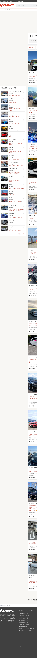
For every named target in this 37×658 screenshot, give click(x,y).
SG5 (16, 116)
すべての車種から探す (19, 234)
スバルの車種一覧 (23, 620)
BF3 (9, 95)
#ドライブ (31, 75)
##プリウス (32, 470)
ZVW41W (20, 217)
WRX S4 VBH (32, 215)
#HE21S (31, 252)
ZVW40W (14, 217)
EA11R (10, 224)
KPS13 (19, 230)
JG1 (10, 130)
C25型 (18, 188)
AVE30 (14, 108)
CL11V (15, 143)
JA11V (14, 180)
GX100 (14, 159)
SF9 (13, 116)
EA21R (14, 224)
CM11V (20, 143)
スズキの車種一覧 (23, 622)
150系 (14, 165)
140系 (10, 165)
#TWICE (33, 361)
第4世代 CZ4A (12, 210)
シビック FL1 (32, 432)
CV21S (19, 151)
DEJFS (10, 202)
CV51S (10, 152)
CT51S (14, 151)
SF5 (9, 116)
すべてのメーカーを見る (25, 630)
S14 (12, 230)
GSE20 (10, 110)
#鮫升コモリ (32, 146)
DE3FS (15, 201)
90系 (16, 194)
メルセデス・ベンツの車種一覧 (26, 628)
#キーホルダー (32, 542)
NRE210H (11, 172)
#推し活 (31, 218)
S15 (15, 230)
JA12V (10, 181)
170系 (18, 165)
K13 (18, 123)
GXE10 (10, 102)
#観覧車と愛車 (32, 505)
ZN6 (10, 136)
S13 (9, 230)
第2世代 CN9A (19, 210)
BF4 (13, 95)
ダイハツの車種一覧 (24, 624)
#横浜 (30, 323)
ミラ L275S (32, 144)
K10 (9, 123)
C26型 (22, 188)
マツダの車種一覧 (23, 618)
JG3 (16, 130)
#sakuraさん (32, 400)
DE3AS (10, 201)
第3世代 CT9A (12, 209)
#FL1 (30, 435)
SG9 (19, 116)
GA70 (20, 194)
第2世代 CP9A (19, 209)
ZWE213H (16, 173)
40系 (10, 217)
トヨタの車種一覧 (23, 613)
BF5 (16, 95)
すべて (31, 47)
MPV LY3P (31, 108)
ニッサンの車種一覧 (24, 615)
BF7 (19, 95)
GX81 (22, 159)
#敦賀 (30, 434)
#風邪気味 (33, 543)
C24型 (14, 188)
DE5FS (19, 201)
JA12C (18, 180)
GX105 (18, 159)
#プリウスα (32, 396)
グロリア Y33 (32, 321)
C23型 (10, 188)
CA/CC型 (11, 143)
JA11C (10, 180)
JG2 (13, 130)
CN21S (10, 144)
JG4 (19, 130)
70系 (10, 194)
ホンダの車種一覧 (23, 617)
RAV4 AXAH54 (33, 285)
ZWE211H (11, 173)
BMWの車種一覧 (23, 626)
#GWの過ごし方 (33, 288)
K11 (12, 123)
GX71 (10, 159)
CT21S (10, 151)
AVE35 (18, 108)
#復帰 (32, 148)
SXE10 (14, 102)
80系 (13, 194)
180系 (21, 165)
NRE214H (16, 172)
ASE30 (10, 108)
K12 (15, 123)
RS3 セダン (32, 72)
